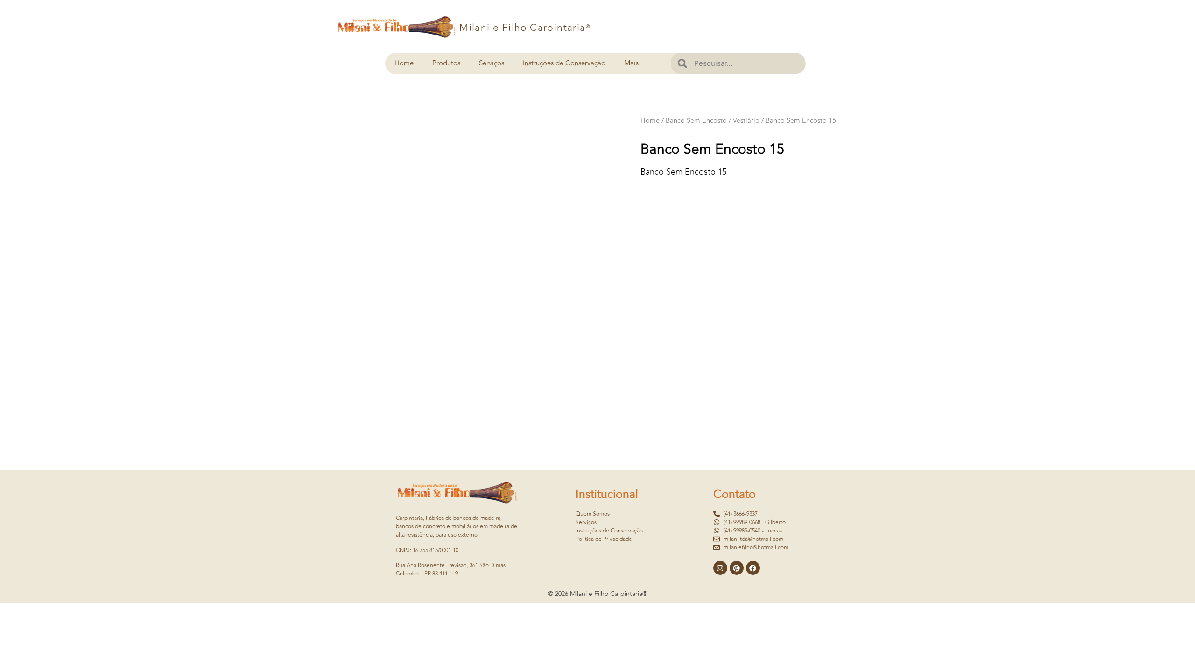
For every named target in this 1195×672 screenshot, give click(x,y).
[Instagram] (720, 568)
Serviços (491, 63)
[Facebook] (753, 568)
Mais (631, 63)
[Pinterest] (737, 568)
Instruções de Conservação (564, 63)
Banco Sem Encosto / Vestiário (712, 120)
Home (404, 63)
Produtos (446, 63)
